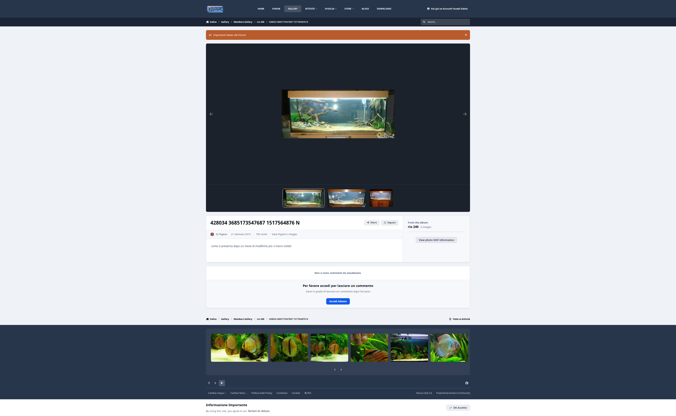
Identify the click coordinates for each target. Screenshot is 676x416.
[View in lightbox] (338, 114)
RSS (309, 393)
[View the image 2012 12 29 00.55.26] (381, 198)
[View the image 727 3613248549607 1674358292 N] (347, 198)
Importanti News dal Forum (229, 35)
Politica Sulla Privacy (261, 393)
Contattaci (282, 393)
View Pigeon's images (284, 234)
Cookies (296, 393)
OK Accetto (460, 407)
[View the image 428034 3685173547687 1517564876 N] (303, 198)
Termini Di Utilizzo (258, 411)
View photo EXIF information (436, 240)
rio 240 (413, 227)
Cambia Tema (238, 393)
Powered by (453, 393)
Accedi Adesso (338, 301)
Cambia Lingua (216, 393)
